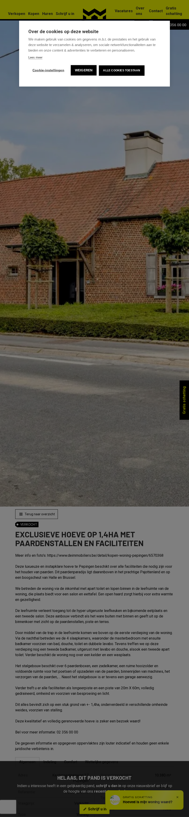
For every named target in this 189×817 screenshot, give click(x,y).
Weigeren (84, 70)
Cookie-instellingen (48, 70)
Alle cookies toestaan (121, 70)
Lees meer (35, 57)
